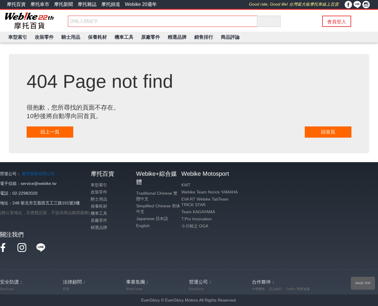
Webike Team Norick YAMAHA (209, 192)
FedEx (291, 289)
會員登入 (336, 21)
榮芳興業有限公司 (38, 174)
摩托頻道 (110, 4)
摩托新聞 (63, 4)
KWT (185, 185)
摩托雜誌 (87, 4)
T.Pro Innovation (196, 219)
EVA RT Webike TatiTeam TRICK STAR (205, 202)
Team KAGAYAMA (198, 212)
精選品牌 (99, 227)
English (143, 226)
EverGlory (196, 289)
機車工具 (99, 213)
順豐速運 (303, 289)
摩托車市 (39, 4)
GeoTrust (7, 289)
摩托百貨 (16, 4)
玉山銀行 (275, 289)
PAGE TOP (363, 283)
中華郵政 (258, 289)
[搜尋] (269, 21)
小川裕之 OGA (194, 226)
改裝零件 (99, 192)
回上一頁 (49, 131)
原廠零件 (99, 220)
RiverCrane (134, 289)
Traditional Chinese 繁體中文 (156, 196)
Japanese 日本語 (152, 219)
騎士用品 (99, 199)
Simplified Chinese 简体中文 (158, 209)
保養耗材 (99, 206)
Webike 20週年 (141, 4)
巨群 (66, 289)
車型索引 (99, 185)
